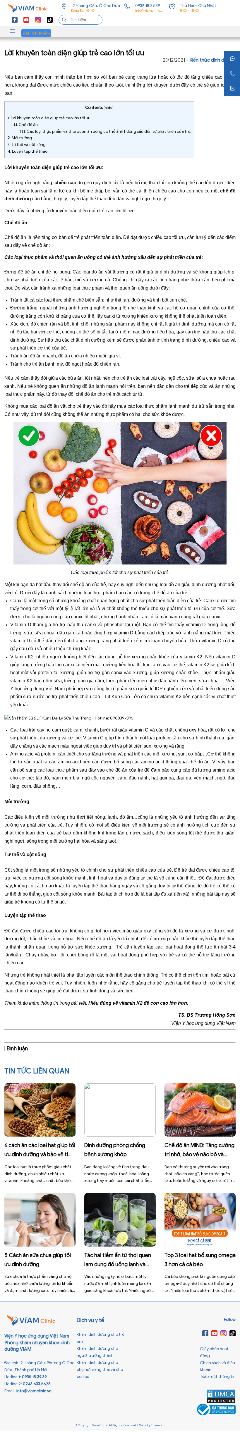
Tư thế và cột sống (27, 144)
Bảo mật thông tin (218, 1376)
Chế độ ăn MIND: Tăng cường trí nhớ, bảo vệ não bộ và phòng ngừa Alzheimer (199, 1154)
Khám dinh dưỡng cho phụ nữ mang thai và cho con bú (100, 1369)
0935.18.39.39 (147, 5)
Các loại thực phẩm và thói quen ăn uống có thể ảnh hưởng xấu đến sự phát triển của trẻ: (105, 131)
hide (108, 107)
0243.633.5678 (37, 1383)
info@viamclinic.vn (149, 10)
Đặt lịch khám (36, 33)
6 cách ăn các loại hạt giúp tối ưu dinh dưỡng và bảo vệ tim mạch (39, 1154)
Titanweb (157, 1425)
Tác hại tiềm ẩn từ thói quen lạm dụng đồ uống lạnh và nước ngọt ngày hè (117, 1264)
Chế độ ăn (25, 124)
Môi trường (20, 137)
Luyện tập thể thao (27, 151)
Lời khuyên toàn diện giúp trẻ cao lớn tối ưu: (49, 118)
